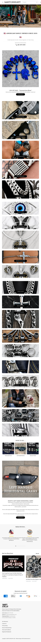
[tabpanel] (11, 535)
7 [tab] (23, 546)
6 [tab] (22, 546)
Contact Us (4, 623)
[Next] (39, 448)
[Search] (36, 2)
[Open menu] (2, 2)
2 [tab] (17, 546)
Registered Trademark (6, 631)
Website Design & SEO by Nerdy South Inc (23, 638)
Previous (1, 536)
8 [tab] (25, 546)
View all (37, 553)
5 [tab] (21, 546)
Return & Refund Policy (6, 627)
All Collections (5, 621)
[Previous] (1, 448)
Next (39, 536)
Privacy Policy (5, 625)
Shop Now (20, 94)
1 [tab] (16, 546)
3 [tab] (18, 546)
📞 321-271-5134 (20, 45)
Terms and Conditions (6, 629)
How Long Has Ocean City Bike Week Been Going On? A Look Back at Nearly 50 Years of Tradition (12, 575)
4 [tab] (19, 546)
